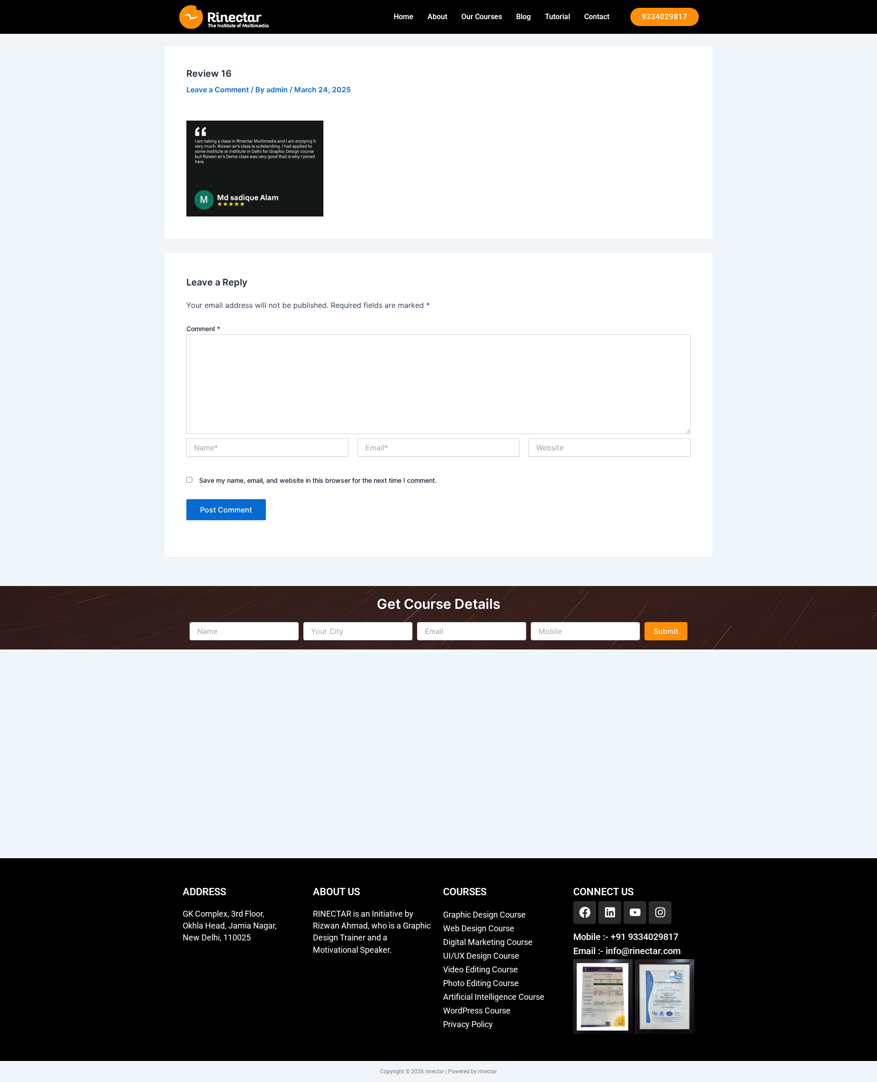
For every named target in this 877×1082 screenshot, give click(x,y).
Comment (203, 329)
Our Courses (481, 16)
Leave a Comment (217, 89)
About (437, 16)
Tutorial (557, 16)
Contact (596, 16)
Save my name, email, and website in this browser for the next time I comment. (318, 480)
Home (403, 16)
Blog (523, 16)
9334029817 (664, 16)
